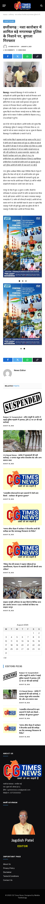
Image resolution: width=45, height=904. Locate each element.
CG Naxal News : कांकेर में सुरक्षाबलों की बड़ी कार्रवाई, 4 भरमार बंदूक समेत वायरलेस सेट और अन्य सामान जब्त (22, 457)
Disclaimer (7, 872)
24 (6, 649)
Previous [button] (6, 247)
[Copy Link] (37, 56)
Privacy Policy (8, 868)
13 (22, 641)
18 (11, 645)
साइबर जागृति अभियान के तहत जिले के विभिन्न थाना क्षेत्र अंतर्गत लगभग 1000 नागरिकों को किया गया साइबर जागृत (22, 604)
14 (28, 641)
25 (11, 649)
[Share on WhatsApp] (27, 56)
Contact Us (7, 880)
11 (11, 641)
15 (33, 641)
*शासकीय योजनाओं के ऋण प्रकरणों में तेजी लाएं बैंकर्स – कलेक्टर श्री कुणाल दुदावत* (20, 494)
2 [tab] (22, 281)
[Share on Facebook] (7, 56)
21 (28, 645)
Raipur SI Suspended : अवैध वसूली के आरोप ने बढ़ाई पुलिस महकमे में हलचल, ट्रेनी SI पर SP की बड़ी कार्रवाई (22, 419)
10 (6, 641)
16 (39, 641)
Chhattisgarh (9, 21)
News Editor (14, 46)
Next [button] (39, 247)
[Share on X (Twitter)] (17, 56)
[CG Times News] (22, 5)
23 (39, 645)
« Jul (4, 658)
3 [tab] (26, 281)
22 (33, 645)
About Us (7, 864)
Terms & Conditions (11, 876)
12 (17, 641)
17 (6, 645)
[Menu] (4, 5)
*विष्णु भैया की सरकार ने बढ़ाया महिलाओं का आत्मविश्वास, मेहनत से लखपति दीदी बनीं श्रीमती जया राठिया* (22, 566)
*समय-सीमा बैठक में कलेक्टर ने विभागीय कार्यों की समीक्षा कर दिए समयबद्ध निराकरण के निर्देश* (21, 529)
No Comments (10, 50)
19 (17, 645)
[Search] (41, 5)
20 (22, 645)
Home (5, 14)
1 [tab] (19, 281)
